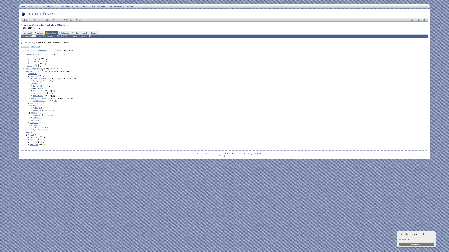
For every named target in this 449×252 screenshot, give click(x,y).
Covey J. (29, 132)
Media (69, 20)
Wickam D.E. (37, 93)
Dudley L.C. (32, 74)
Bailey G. (34, 105)
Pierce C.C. (34, 140)
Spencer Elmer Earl (33, 54)
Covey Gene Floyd (33, 71)
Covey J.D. (36, 127)
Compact (50, 36)
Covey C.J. (33, 76)
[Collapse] (23, 52)
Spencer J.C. (31, 66)
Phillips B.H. (36, 113)
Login (46, 20)
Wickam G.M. (38, 91)
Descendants (51, 33)
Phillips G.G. (37, 108)
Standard (41, 36)
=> (55, 81)
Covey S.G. (34, 123)
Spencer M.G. (35, 59)
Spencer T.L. (34, 64)
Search (37, 20)
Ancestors (39, 33)
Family (85, 33)
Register (74, 36)
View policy (404, 239)
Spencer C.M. (35, 61)
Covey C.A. (34, 103)
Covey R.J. (36, 130)
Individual (28, 33)
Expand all (25, 47)
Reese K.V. (35, 120)
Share (412, 20)
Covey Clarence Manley (34, 69)
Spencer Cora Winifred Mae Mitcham (37, 50)
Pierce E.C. (34, 142)
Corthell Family (40, 14)
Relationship (64, 33)
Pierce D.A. (32, 135)
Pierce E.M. (34, 145)
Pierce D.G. (34, 137)
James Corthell (229, 156)
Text (66, 36)
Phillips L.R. (37, 110)
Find (57, 20)
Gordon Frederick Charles (41, 78)
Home (27, 20)
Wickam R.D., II (37, 88)
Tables (83, 36)
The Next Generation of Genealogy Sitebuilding (215, 154)
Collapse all (35, 47)
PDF (90, 36)
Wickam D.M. (38, 96)
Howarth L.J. (36, 125)
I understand (416, 244)
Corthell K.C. (38, 86)
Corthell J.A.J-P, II (39, 81)
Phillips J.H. (37, 118)
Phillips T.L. (37, 115)
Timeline (75, 33)
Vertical (59, 36)
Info (80, 20)
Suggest (94, 33)
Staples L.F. (35, 83)
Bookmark (421, 20)
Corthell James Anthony (40, 98)
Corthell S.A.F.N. (39, 101)
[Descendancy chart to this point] (46, 54)
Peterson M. (32, 56)
